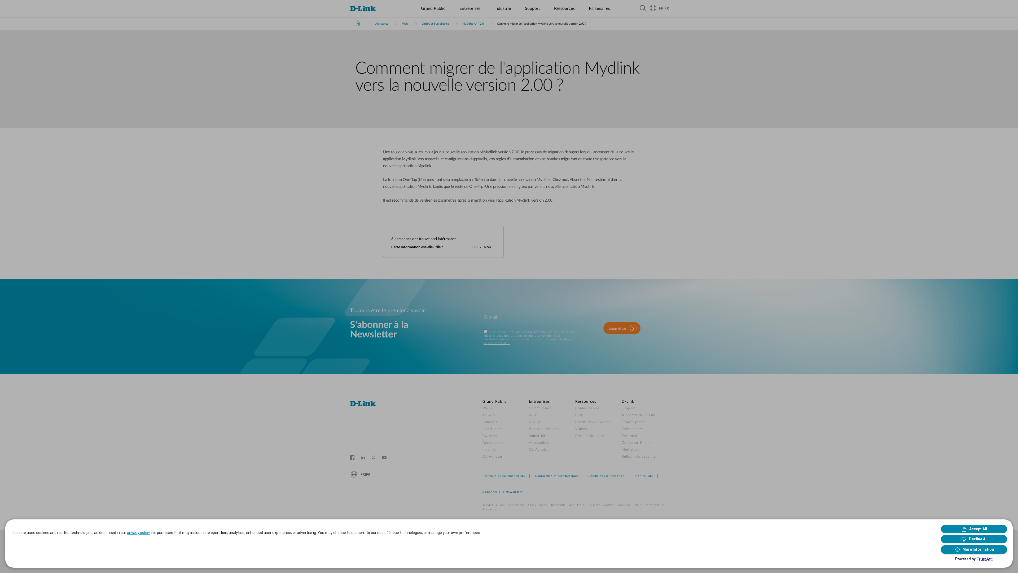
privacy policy (138, 533)
